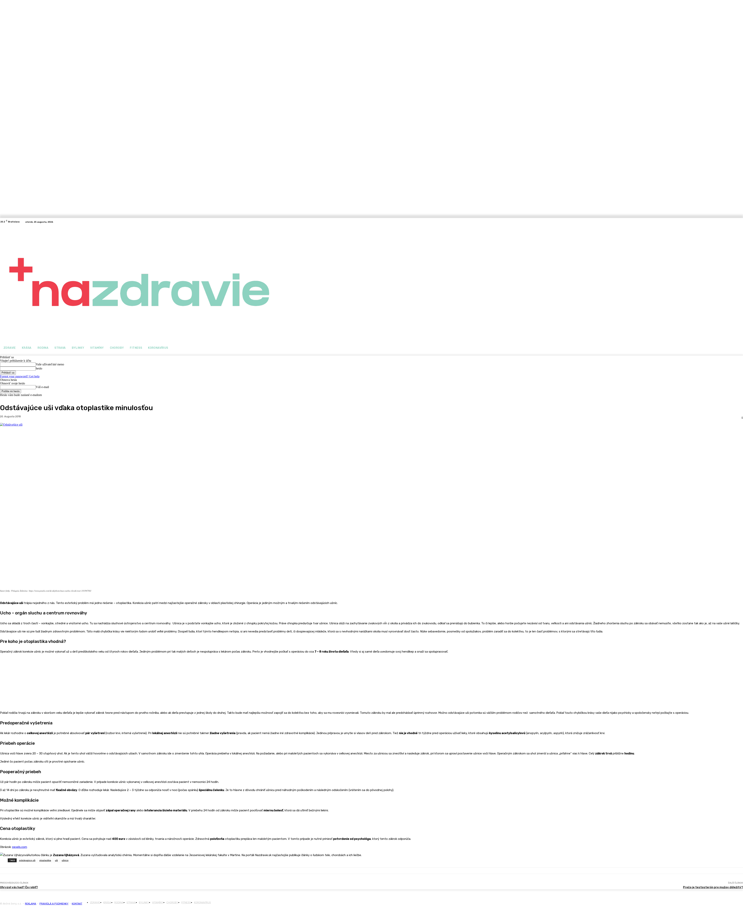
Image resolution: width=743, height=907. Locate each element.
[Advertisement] (29, 681)
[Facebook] (61, 222)
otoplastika (45, 860)
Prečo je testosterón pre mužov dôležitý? (713, 887)
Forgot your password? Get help (19, 376)
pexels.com (19, 847)
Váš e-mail (42, 387)
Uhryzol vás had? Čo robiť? (19, 887)
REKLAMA (30, 903)
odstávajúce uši (27, 860)
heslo (39, 368)
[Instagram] (66, 222)
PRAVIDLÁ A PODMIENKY (53, 903)
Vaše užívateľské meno (50, 364)
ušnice (65, 860)
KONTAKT (77, 903)
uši (56, 860)
